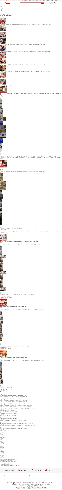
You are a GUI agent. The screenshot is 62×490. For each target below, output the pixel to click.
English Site (50, 482)
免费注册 (27, 0)
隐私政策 (43, 482)
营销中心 (24, 482)
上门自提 (17, 475)
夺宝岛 (54, 475)
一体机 (1, 9)
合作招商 (17, 482)
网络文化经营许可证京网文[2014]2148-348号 (33, 484)
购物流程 (5, 475)
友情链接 (30, 482)
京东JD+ (54, 479)
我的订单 (30, 0)
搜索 (42, 3)
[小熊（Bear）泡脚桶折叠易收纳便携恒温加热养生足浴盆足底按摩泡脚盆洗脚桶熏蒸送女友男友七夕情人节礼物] (14, 400)
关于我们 (8, 482)
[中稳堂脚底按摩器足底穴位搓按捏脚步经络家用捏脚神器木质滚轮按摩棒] (3, 302)
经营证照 (41, 485)
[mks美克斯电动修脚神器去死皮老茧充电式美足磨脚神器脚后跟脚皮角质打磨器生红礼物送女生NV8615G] (13, 420)
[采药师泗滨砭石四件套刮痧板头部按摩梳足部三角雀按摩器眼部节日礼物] (9, 415)
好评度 (2, 96)
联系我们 (11, 482)
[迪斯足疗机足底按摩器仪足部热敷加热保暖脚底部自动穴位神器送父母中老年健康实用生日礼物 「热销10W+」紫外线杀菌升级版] (16, 405)
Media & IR (54, 482)
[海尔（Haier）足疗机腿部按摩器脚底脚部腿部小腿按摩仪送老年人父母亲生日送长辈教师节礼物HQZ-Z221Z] (3, 237)
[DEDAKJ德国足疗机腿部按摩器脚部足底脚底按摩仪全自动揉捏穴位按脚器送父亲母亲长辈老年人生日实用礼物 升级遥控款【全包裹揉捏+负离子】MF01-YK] (19, 425)
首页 (0, 14)
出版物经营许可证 (25, 484)
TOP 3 (1, 298)
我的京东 (33, 0)
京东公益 (46, 482)
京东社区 (37, 482)
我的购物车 (52, 3)
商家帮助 (21, 482)
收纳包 (1, 10)
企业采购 (40, 0)
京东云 (34, 486)
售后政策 (42, 475)
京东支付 (32, 486)
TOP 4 (1, 349)
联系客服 (5, 479)
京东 (10, 3)
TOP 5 (1, 391)
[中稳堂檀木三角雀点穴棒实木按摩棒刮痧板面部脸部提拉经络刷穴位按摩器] (3, 353)
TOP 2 (1, 233)
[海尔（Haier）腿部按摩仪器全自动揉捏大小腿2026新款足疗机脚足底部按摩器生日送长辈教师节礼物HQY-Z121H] (14, 395)
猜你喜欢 (1, 17)
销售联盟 (33, 482)
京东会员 (37, 0)
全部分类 (1, 6)
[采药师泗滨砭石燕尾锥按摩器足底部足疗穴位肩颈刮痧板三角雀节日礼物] (9, 410)
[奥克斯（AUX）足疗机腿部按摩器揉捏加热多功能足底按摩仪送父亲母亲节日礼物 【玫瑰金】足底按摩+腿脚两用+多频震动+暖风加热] (3, 81)
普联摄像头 (1, 8)
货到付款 (30, 475)
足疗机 (2, 14)
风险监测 (40, 482)
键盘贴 (1, 11)
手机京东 (44, 0)
